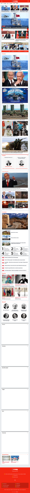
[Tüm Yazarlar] (27, 155)
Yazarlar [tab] (3, 155)
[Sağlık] (27, 389)
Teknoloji (4, 3)
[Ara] (28, 1)
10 (13, 29)
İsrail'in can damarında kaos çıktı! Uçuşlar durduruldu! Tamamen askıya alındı (25, 254)
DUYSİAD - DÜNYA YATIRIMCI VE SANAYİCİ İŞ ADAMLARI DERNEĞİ (6, 462)
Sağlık (3, 389)
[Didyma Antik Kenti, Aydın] (6, 237)
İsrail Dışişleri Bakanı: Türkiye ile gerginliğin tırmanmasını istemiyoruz (15, 270)
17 (22, 29)
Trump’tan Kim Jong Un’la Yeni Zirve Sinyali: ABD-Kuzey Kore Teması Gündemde (16, 254)
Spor (8, 3)
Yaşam (14, 3)
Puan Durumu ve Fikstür (6, 485)
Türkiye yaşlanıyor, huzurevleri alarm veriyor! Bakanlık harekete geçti (15, 265)
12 (16, 29)
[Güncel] (27, 324)
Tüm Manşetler (18, 485)
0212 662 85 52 (15, 475)
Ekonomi (11, 3)
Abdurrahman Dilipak (8, 166)
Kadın (25, 489)
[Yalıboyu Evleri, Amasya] (6, 232)
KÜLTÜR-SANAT (5, 367)
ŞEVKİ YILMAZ (22, 166)
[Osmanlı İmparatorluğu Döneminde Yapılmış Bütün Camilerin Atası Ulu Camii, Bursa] (6, 243)
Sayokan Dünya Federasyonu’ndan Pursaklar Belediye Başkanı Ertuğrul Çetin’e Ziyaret (6, 249)
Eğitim (17, 3)
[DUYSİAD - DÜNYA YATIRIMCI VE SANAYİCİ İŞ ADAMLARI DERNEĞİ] (6, 458)
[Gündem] (27, 346)
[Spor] (27, 411)
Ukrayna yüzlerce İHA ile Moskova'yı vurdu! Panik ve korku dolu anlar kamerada (25, 249)
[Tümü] (27, 273)
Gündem (4, 346)
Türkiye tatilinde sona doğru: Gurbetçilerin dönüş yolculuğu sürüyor (7, 254)
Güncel (3, 324)
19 (25, 29)
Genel (1, 3)
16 (21, 29)
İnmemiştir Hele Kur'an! (8, 157)
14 (18, 29)
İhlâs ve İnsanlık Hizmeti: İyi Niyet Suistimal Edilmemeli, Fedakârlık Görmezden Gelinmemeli (16, 249)
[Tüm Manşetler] (27, 171)
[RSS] (15, 480)
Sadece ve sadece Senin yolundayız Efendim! (22, 158)
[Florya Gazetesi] (15, 1)
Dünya (24, 247)
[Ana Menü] (1, 1)
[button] (27, 46)
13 (17, 29)
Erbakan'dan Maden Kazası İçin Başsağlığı (11, 257)
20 (26, 29)
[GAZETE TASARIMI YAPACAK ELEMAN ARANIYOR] (15, 458)
